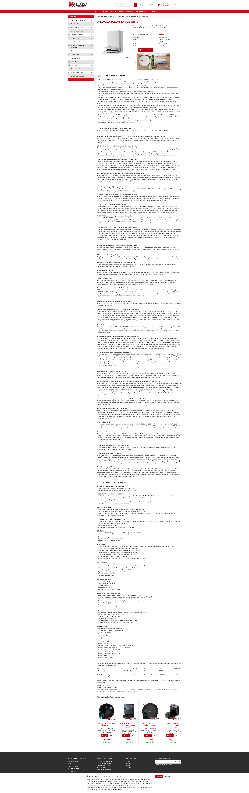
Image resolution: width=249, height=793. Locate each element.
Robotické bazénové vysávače (77, 46)
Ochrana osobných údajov (105, 761)
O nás (128, 761)
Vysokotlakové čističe (77, 76)
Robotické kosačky (77, 38)
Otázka (123, 76)
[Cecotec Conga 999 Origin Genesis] (150, 711)
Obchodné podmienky (126, 11)
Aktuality (128, 767)
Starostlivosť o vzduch (78, 20)
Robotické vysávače (77, 34)
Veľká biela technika (77, 31)
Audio (73, 51)
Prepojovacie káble (77, 72)
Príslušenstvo (111, 76)
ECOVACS (162, 45)
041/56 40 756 (73, 769)
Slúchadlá (74, 65)
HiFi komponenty (76, 58)
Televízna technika (76, 24)
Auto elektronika (76, 69)
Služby (113, 11)
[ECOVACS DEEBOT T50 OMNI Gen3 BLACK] (128, 711)
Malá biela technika (77, 27)
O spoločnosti (103, 11)
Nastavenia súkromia (103, 765)
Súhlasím (159, 776)
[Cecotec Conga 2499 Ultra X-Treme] (106, 711)
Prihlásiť (152, 5)
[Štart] (99, 16)
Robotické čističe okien (78, 42)
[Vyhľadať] (135, 5)
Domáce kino (75, 54)
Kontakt (152, 11)
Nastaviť (167, 776)
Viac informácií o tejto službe (163, 764)
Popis (100, 76)
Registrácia (143, 5)
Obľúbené (178, 5)
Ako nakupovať (141, 11)
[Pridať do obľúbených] (155, 50)
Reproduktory (75, 62)
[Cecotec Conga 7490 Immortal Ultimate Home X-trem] (172, 711)
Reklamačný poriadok (104, 769)
